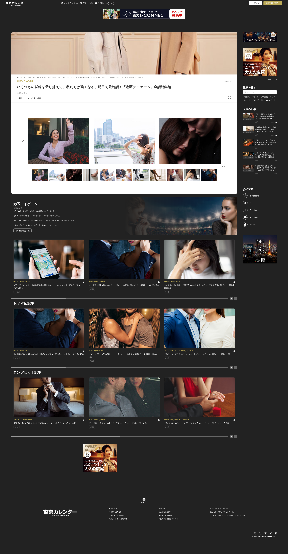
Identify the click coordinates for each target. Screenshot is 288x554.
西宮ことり (22, 92)
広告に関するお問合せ (117, 515)
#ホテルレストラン (268, 100)
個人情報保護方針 (165, 512)
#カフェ (273, 97)
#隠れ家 (246, 97)
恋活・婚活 (87, 3)
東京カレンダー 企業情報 (118, 519)
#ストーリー (255, 97)
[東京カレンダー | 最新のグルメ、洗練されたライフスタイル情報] (33, 3)
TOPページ (113, 508)
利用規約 (162, 508)
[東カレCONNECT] (144, 14)
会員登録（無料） (273, 3)
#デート (246, 100)
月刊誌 (100, 3)
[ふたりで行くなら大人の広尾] (260, 61)
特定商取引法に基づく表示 (168, 519)
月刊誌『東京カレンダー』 (219, 508)
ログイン (255, 3)
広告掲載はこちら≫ (272, 79)
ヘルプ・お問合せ (115, 512)
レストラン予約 (70, 3)
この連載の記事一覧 (22, 231)
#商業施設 (265, 97)
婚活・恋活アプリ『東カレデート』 (222, 512)
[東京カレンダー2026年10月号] (100, 457)
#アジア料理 (255, 100)
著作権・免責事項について (168, 515)
